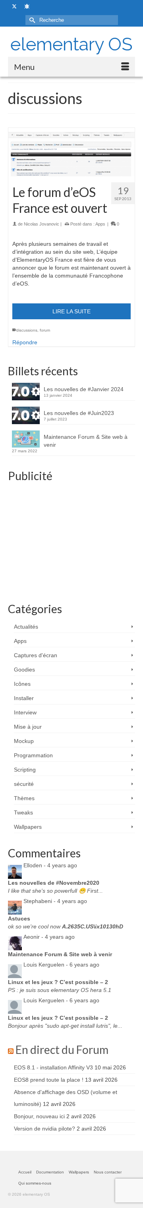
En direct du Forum (61, 1049)
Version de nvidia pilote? (44, 1128)
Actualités (26, 626)
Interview (25, 712)
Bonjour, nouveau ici (39, 1116)
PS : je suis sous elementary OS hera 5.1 (59, 990)
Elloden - (50, 865)
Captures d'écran (35, 655)
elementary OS (71, 44)
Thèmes (24, 798)
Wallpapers (28, 827)
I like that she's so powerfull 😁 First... (55, 891)
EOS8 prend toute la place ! (48, 1080)
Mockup (24, 741)
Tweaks (23, 812)
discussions (26, 330)
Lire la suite (71, 311)
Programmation (33, 755)
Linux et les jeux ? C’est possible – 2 (58, 982)
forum (45, 330)
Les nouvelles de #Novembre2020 (53, 883)
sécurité (24, 784)
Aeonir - (49, 937)
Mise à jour (28, 727)
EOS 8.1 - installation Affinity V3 (53, 1067)
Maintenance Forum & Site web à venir (86, 441)
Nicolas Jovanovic (41, 224)
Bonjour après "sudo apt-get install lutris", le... (65, 1026)
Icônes (22, 684)
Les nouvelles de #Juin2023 (79, 413)
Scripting (25, 769)
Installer (24, 698)
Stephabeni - (55, 901)
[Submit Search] (31, 20)
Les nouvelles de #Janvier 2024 (84, 389)
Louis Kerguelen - (61, 964)
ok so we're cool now (65, 926)
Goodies (24, 669)
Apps (100, 224)
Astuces (19, 918)
